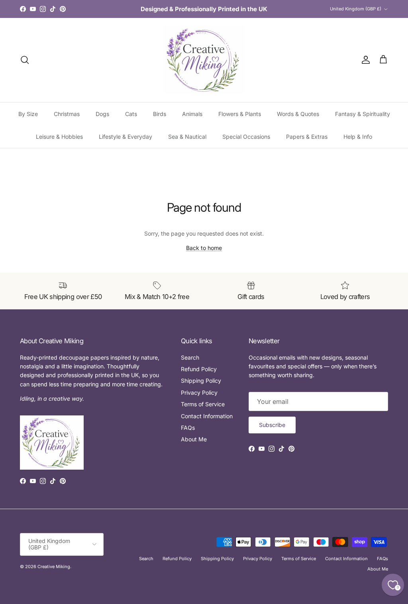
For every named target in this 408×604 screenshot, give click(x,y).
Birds (159, 113)
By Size (28, 113)
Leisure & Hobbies (59, 136)
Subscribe (272, 424)
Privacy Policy (199, 392)
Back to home (204, 247)
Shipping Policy (201, 380)
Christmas (67, 113)
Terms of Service (203, 404)
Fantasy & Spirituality (362, 113)
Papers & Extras (307, 136)
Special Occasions (246, 136)
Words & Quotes (298, 113)
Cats (131, 113)
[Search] (24, 60)
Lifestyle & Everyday (125, 136)
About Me (194, 439)
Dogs (102, 113)
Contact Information (207, 416)
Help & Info (357, 136)
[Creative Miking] (204, 60)
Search (190, 357)
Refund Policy (199, 369)
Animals (192, 113)
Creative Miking (53, 566)
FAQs (188, 427)
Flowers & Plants (239, 113)
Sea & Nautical (187, 136)
